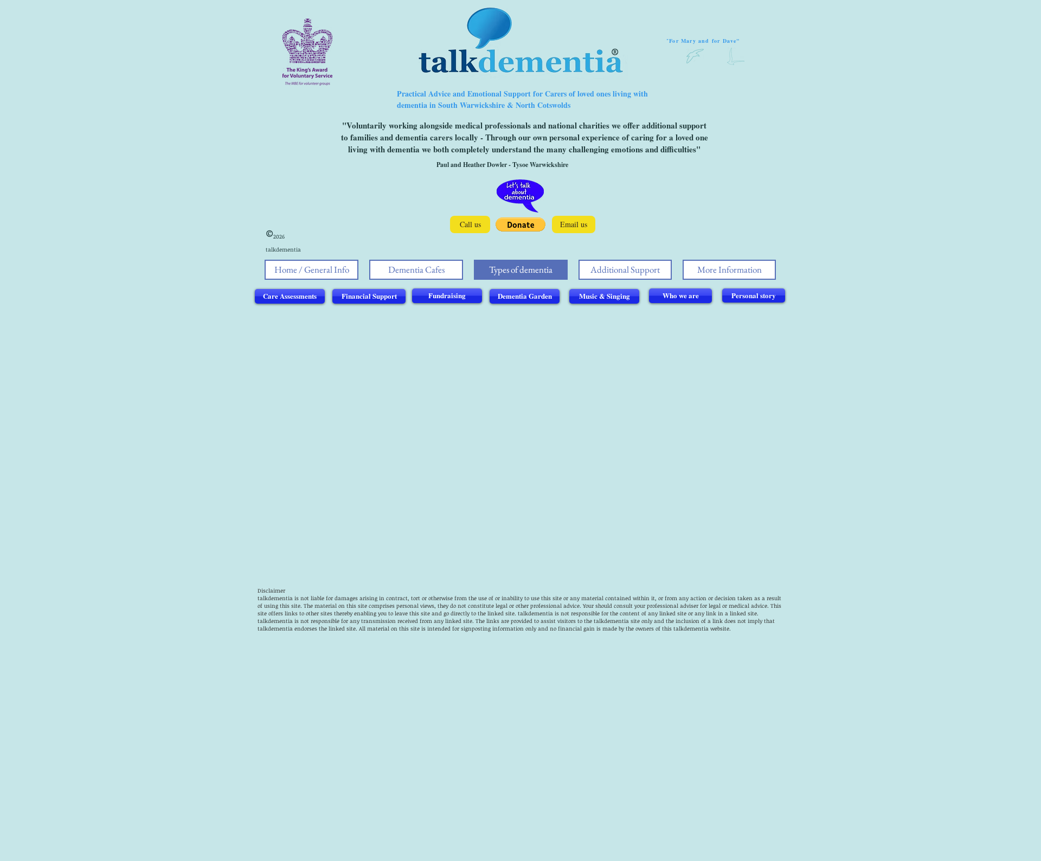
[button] (520, 224)
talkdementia (275, 598)
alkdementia (536, 613)
